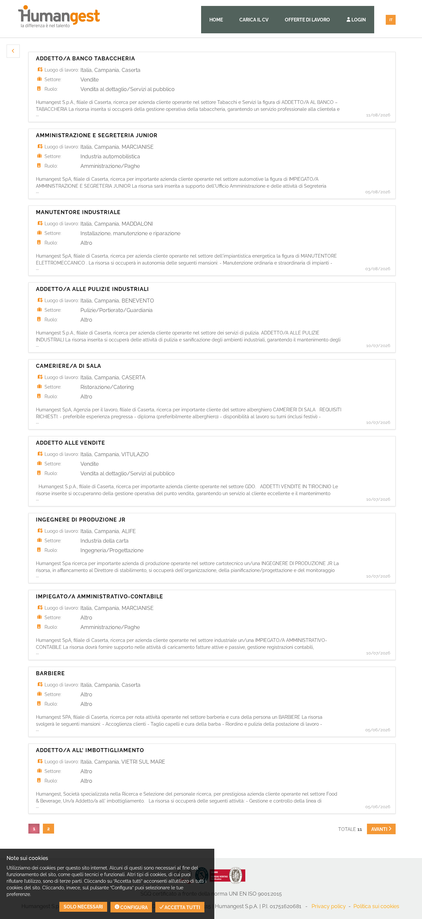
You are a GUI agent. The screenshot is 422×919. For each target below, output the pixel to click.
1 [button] (34, 828)
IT (391, 20)
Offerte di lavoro (307, 19)
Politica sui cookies (376, 906)
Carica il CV (253, 19)
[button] (13, 51)
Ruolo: (51, 89)
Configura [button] (133, 907)
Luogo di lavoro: (62, 70)
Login (358, 19)
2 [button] (48, 828)
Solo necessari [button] (83, 906)
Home (216, 19)
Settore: (53, 79)
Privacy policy (329, 906)
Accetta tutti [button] (182, 907)
